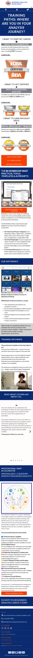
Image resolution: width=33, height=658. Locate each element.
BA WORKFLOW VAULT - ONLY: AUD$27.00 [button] (14, 210)
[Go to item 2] (13, 460)
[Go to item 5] (19, 460)
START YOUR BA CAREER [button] (14, 157)
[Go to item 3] (15, 460)
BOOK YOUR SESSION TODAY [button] (14, 593)
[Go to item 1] (11, 460)
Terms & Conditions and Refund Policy (13, 645)
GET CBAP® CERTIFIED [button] (14, 160)
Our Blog (5, 634)
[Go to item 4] (17, 460)
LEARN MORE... (6, 55)
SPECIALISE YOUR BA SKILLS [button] (14, 164)
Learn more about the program (6, 639)
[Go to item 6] (22, 460)
